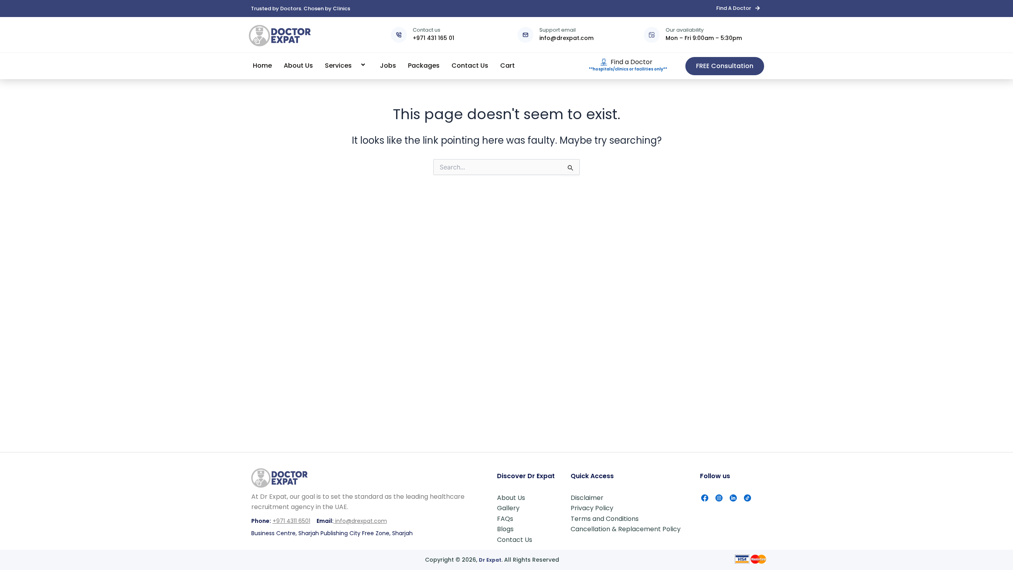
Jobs (388, 65)
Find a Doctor (632, 61)
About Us (298, 65)
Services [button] (338, 65)
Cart (507, 65)
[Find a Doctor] (603, 62)
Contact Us (469, 65)
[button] (355, 65)
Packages (424, 65)
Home (262, 65)
